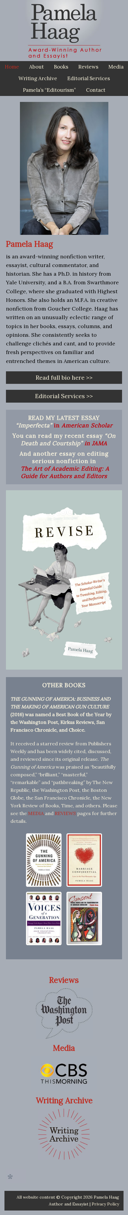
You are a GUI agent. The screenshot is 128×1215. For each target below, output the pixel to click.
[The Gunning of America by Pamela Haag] (44, 860)
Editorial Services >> (64, 396)
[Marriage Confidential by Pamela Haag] (84, 860)
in (83, 425)
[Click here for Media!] (64, 1073)
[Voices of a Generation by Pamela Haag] (44, 918)
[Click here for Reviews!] (64, 1013)
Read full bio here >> (64, 377)
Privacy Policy (105, 1204)
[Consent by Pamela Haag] (84, 918)
